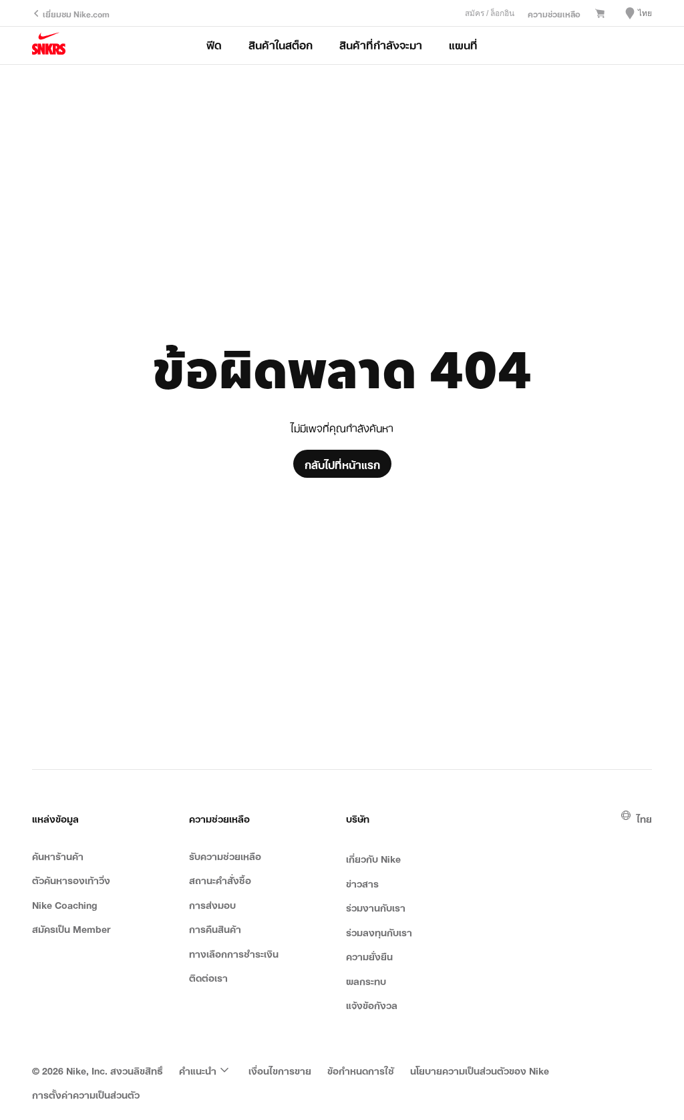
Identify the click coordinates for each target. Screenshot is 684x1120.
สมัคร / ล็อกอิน (489, 13)
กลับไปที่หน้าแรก (342, 463)
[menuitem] (205, 1070)
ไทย (644, 818)
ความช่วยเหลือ (554, 13)
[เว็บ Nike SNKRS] (48, 45)
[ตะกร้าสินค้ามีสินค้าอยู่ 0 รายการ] (600, 14)
